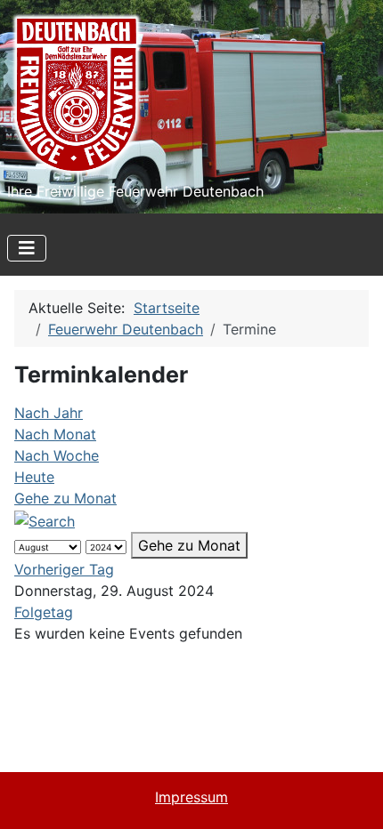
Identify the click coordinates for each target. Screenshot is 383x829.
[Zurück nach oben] (352, 796)
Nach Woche (56, 455)
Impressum (191, 797)
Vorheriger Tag (64, 569)
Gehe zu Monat (65, 498)
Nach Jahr (48, 413)
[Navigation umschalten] (26, 248)
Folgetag (43, 612)
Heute (34, 477)
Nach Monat (55, 434)
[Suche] (44, 519)
